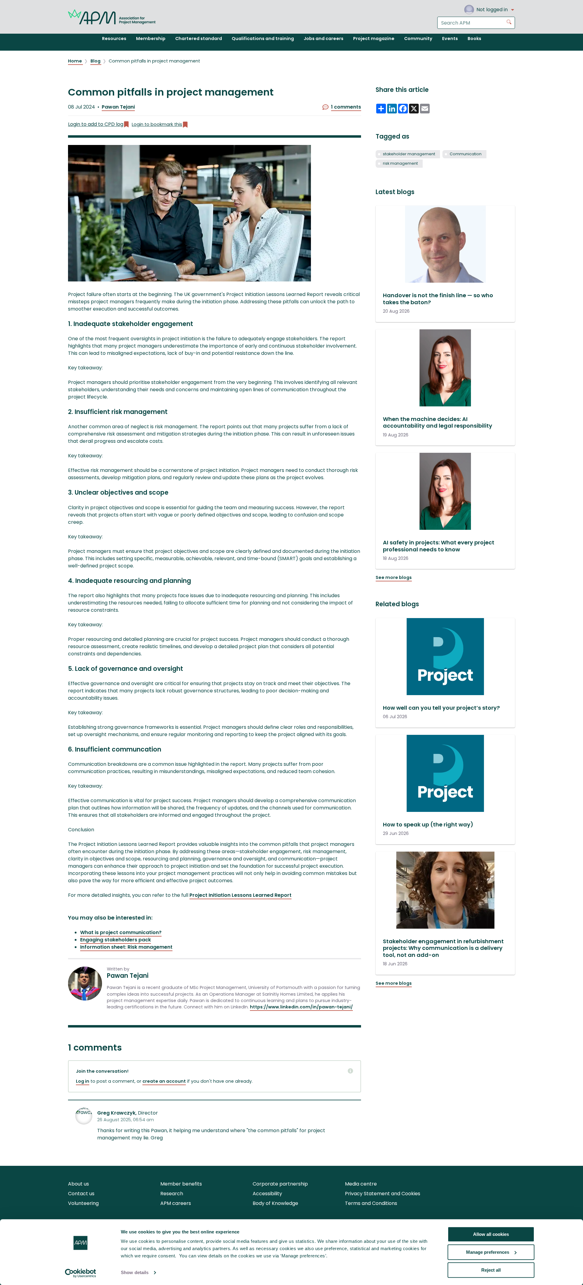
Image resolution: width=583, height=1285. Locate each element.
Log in (82, 1081)
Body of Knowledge (275, 1203)
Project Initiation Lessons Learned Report (240, 895)
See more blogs (394, 577)
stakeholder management (409, 153)
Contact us (81, 1193)
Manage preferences (487, 1252)
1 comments (346, 106)
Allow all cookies (491, 1234)
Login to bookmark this (157, 124)
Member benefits (181, 1183)
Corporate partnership (280, 1183)
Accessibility (267, 1193)
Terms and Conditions (371, 1203)
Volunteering (83, 1203)
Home (75, 61)
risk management (400, 163)
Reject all (491, 1270)
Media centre (361, 1183)
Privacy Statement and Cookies (382, 1193)
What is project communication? (121, 932)
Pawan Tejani (118, 106)
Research (171, 1193)
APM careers (175, 1203)
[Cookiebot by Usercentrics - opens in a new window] (80, 1273)
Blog (95, 61)
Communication (466, 153)
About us (78, 1183)
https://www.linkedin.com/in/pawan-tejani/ (301, 1007)
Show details (134, 1272)
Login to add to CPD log (95, 124)
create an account (164, 1081)
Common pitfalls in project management (154, 61)
